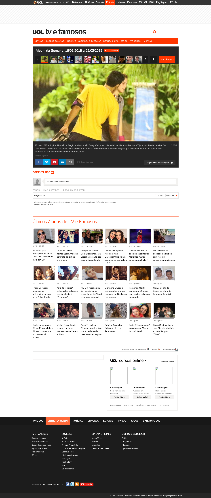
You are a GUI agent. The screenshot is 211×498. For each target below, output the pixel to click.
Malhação (66, 458)
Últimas (39, 41)
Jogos (134, 420)
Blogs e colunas (55, 41)
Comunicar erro (169, 350)
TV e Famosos (65, 31)
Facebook (68, 484)
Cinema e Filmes (101, 434)
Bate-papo (77, 2)
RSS (77, 484)
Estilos (125, 438)
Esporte (100, 2)
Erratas (155, 349)
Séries (124, 41)
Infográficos (97, 438)
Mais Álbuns (167, 59)
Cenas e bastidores (100, 448)
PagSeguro (162, 2)
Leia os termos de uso (43, 204)
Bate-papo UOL (151, 420)
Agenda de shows (130, 448)
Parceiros (135, 41)
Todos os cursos (167, 361)
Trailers (95, 441)
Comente (114, 50)
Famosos (132, 2)
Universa (120, 2)
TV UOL (143, 2)
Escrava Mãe (68, 451)
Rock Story (67, 462)
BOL (151, 2)
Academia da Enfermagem (121, 405)
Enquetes (96, 445)
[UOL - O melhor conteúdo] (37, 3)
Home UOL (37, 420)
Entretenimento (58, 420)
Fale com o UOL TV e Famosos (134, 349)
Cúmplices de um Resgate (73, 448)
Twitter (72, 484)
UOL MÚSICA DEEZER (133, 434)
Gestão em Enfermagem (146, 405)
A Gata (65, 438)
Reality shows (110, 41)
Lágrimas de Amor (70, 455)
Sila (63, 465)
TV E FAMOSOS (40, 434)
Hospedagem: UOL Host (172, 496)
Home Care (164, 405)
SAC (67, 2)
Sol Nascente (68, 468)
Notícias (89, 2)
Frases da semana (40, 441)
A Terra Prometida (70, 445)
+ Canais (148, 41)
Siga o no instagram (158, 162)
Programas (127, 441)
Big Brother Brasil (39, 448)
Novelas (71, 41)
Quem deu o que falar (89, 41)
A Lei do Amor (68, 441)
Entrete (110, 2)
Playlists (126, 445)
